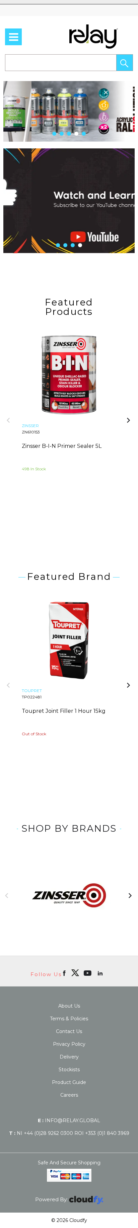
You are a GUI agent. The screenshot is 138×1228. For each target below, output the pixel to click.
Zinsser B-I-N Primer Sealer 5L (61, 446)
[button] (124, 62)
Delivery (69, 1057)
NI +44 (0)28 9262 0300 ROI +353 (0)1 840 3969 (69, 1133)
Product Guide (69, 1082)
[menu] (13, 36)
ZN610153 (31, 431)
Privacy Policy (69, 1044)
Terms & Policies (69, 1019)
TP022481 (32, 696)
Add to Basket (94, 506)
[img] (75, 972)
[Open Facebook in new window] (65, 972)
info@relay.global (69, 1120)
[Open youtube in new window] (88, 972)
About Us (69, 1006)
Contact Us (69, 1031)
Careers (69, 1095)
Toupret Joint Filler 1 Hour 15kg (64, 711)
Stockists (69, 1070)
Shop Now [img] (43, 506)
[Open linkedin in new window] (100, 972)
